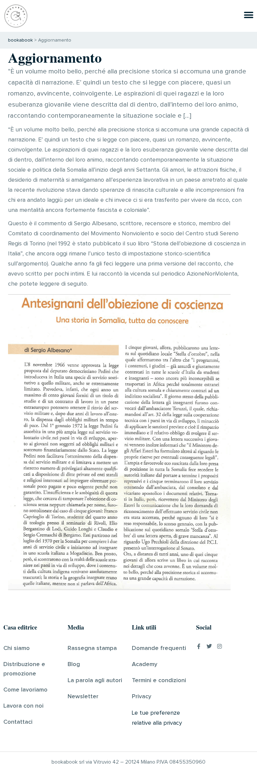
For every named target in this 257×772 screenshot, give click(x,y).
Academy (144, 664)
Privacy (141, 697)
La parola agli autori (95, 680)
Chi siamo (16, 648)
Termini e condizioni (159, 680)
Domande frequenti (159, 648)
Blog (74, 664)
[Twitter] (209, 646)
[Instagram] (219, 646)
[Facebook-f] (198, 646)
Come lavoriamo (25, 690)
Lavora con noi (23, 706)
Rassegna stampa (92, 648)
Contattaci (17, 722)
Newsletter (83, 697)
